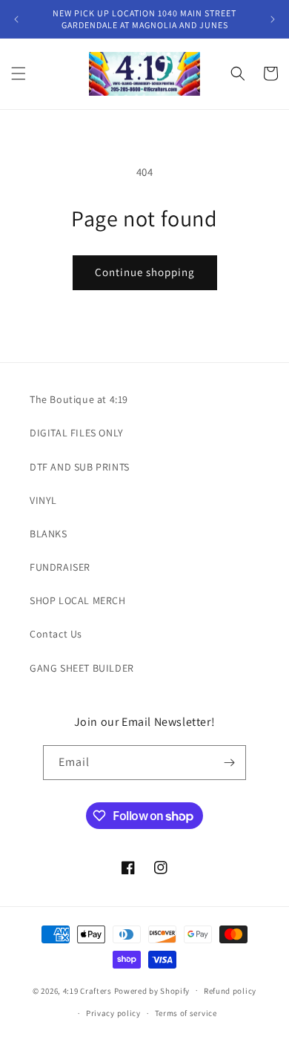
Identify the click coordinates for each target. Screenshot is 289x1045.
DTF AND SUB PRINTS (80, 467)
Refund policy (230, 991)
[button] (18, 73)
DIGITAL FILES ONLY (77, 432)
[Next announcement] (272, 19)
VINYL (43, 500)
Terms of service (186, 1013)
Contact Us (56, 634)
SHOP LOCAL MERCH (78, 600)
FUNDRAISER (60, 567)
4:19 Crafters (87, 990)
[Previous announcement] (16, 19)
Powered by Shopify (152, 990)
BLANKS (48, 533)
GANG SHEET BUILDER (82, 668)
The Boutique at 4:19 (79, 399)
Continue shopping (145, 272)
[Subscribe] (229, 762)
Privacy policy (113, 1013)
